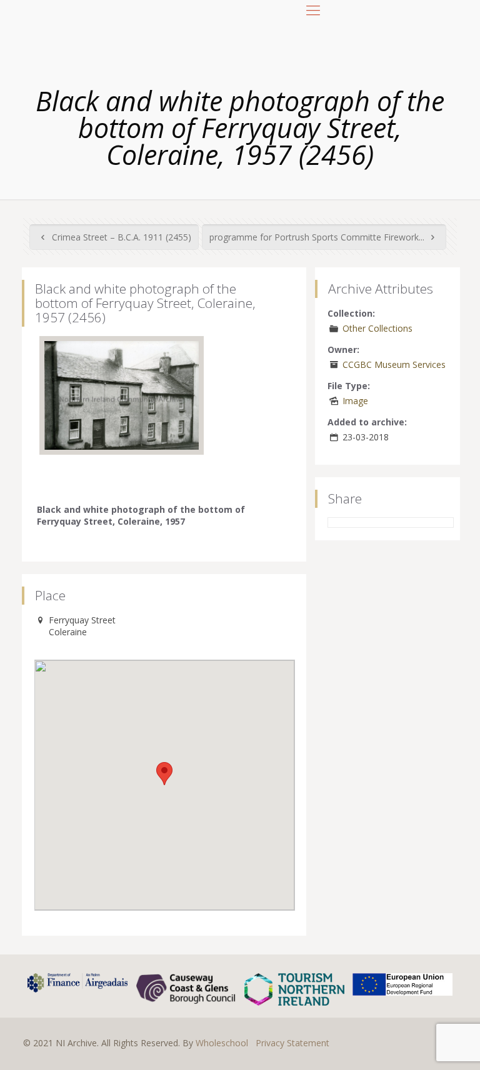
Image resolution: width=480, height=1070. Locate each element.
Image (355, 401)
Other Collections (377, 328)
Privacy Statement (292, 1043)
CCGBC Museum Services (394, 364)
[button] (164, 773)
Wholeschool (222, 1043)
